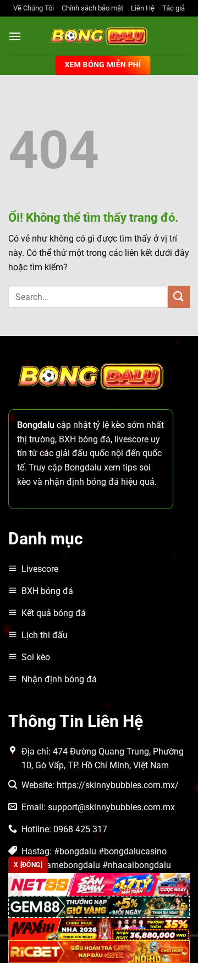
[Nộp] (179, 296)
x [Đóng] (28, 865)
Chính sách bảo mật (92, 8)
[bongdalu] (99, 36)
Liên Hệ (143, 8)
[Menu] (14, 36)
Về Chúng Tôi (33, 8)
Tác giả (173, 8)
